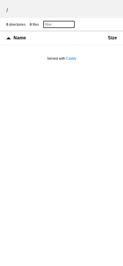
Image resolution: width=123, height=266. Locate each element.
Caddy (71, 59)
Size (112, 37)
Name (19, 37)
